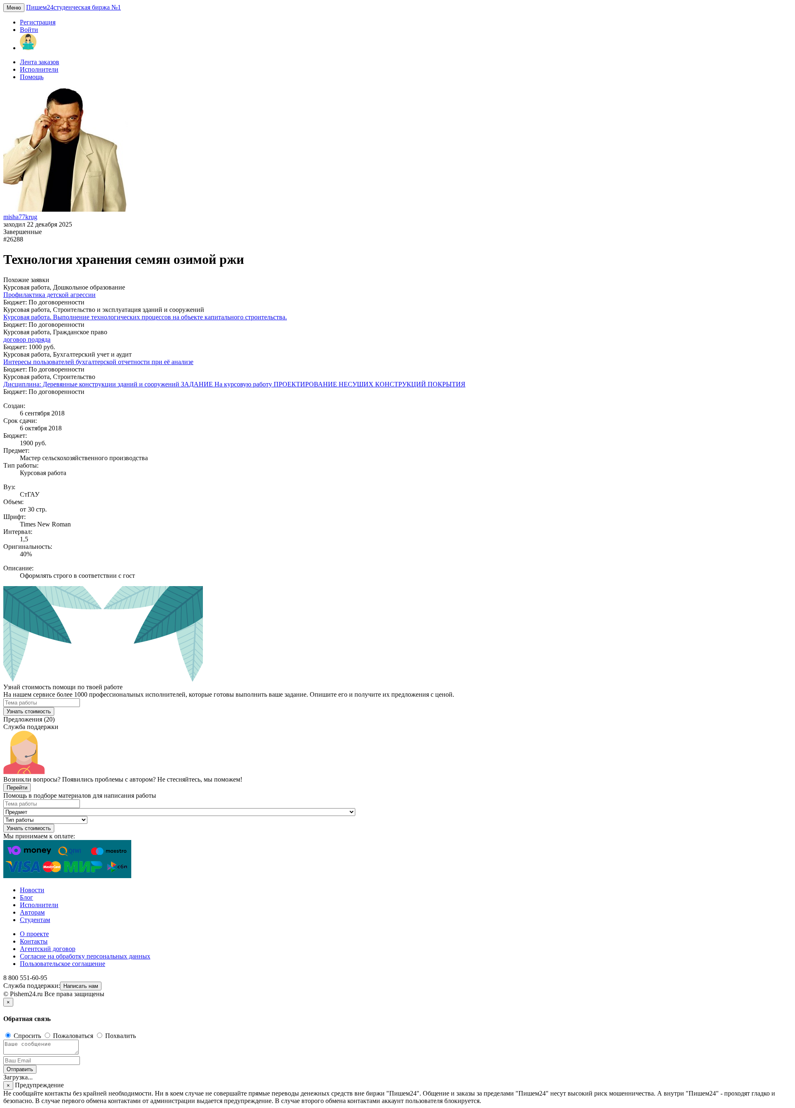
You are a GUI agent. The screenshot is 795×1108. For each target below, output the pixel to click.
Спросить (27, 1035)
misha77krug (20, 216)
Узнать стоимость (29, 711)
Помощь (31, 76)
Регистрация (37, 22)
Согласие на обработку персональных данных (85, 956)
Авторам (32, 912)
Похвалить (120, 1035)
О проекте (34, 933)
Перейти (17, 788)
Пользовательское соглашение (62, 963)
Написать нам (80, 986)
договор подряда (27, 339)
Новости (32, 889)
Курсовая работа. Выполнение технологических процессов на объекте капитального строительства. (145, 317)
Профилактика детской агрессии (49, 294)
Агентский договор (47, 948)
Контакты (34, 941)
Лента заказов (39, 61)
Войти (29, 29)
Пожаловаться (73, 1035)
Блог (26, 897)
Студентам (35, 919)
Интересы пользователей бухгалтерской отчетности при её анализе (98, 361)
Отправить (20, 1069)
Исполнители (39, 69)
